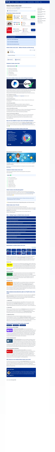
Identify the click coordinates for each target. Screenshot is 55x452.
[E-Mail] (33, 50)
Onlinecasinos (18, 7)
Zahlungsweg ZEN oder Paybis (41, 11)
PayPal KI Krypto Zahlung (41, 16)
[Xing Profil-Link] (31, 50)
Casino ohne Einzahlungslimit (30, 192)
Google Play (22, 95)
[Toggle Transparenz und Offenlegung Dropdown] (34, 55)
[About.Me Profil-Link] (34, 50)
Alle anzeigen (34, 247)
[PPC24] (8, 2)
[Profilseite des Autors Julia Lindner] (7, 375)
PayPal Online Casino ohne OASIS (27, 123)
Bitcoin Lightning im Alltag (41, 9)
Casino (12, 41)
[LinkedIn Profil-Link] (30, 50)
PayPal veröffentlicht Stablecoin (42, 18)
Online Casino (12, 39)
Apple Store (16, 95)
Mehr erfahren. (9, 167)
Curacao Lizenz (15, 325)
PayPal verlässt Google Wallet (41, 20)
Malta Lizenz (9, 325)
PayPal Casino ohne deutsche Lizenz (13, 44)
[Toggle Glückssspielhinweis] (34, 10)
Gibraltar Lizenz (22, 325)
